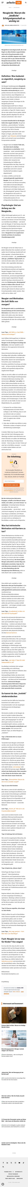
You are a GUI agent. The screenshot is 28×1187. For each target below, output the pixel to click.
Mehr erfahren (16, 991)
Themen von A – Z (9, 1171)
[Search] (25, 2)
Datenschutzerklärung (8, 490)
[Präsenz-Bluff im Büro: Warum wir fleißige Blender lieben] (14, 1015)
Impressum (20, 1178)
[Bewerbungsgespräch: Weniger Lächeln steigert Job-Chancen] (14, 1038)
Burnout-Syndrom (11, 632)
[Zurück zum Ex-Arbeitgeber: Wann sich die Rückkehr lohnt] (14, 1132)
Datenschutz (18, 1171)
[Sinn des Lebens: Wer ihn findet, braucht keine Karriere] (14, 1085)
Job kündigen (17, 767)
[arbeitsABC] (14, 2)
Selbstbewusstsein (7, 961)
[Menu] (3, 2)
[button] (3, 1184)
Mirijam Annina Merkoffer (12, 25)
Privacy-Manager (13, 1174)
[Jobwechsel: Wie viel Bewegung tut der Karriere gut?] (14, 1062)
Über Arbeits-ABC (10, 1178)
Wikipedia (13, 136)
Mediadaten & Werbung (13, 1176)
